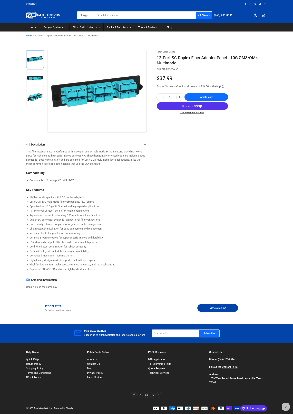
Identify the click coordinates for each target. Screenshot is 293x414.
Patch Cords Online (166, 51)
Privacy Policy (95, 372)
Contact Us (31, 4)
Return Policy (33, 363)
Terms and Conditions (38, 372)
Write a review (218, 307)
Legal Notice (94, 377)
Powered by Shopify (63, 408)
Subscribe (209, 333)
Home (29, 35)
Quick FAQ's (33, 359)
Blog (89, 368)
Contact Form (230, 366)
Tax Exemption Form (159, 363)
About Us (92, 359)
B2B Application (157, 359)
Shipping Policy (34, 368)
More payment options (192, 112)
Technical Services (158, 372)
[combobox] (153, 15)
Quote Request (156, 368)
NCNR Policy (33, 377)
